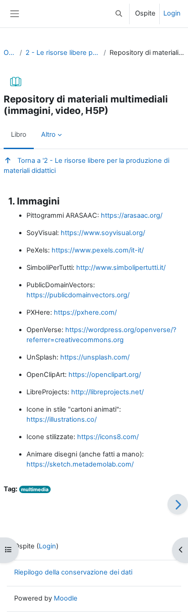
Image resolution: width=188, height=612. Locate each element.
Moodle (66, 598)
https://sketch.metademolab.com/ (80, 464)
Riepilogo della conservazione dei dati (73, 572)
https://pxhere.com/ (85, 312)
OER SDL (10, 52)
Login (172, 13)
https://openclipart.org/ (104, 374)
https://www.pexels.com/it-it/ (98, 250)
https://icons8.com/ (108, 437)
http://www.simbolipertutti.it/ (121, 267)
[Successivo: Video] (177, 504)
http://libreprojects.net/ (107, 392)
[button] (119, 13)
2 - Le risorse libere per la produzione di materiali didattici (63, 52)
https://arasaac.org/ (131, 215)
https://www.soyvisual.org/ (103, 233)
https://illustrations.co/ (61, 419)
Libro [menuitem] (18, 134)
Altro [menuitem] (48, 134)
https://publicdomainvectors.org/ (78, 295)
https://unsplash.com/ (95, 357)
